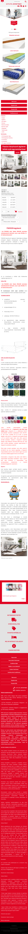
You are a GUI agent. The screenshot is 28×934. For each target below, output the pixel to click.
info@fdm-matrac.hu (20, 690)
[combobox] (10, 217)
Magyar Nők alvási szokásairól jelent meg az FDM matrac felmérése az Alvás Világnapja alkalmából (14, 697)
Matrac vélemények (5, 920)
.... (9, 920)
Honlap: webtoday (24, 933)
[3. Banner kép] (15, 29)
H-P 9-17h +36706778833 (13, 4)
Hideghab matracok (13, 22)
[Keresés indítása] (25, 2)
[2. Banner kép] (13, 29)
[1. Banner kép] (11, 29)
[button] (6, 211)
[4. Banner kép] (16, 29)
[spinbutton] (5, 211)
